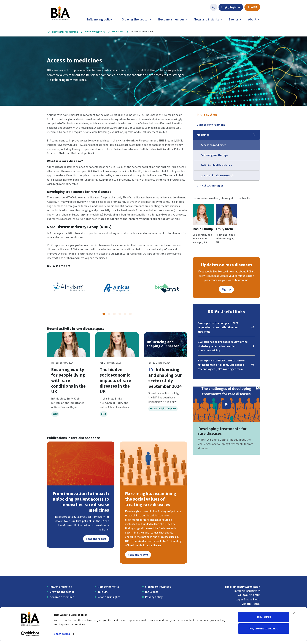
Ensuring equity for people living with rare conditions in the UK (68, 380)
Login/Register (230, 7)
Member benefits (108, 587)
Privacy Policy (154, 597)
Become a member (171, 19)
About (252, 19)
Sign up (226, 289)
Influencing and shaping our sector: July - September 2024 (165, 378)
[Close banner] (294, 613)
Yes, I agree (264, 616)
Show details (62, 633)
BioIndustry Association (65, 32)
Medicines (117, 31)
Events (233, 19)
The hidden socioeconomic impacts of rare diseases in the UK (115, 380)
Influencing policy (99, 19)
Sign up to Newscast (158, 587)
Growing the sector (135, 19)
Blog (55, 414)
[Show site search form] (213, 7)
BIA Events (151, 592)
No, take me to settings (263, 628)
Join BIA (252, 7)
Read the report (96, 539)
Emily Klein (224, 229)
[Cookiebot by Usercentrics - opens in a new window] (30, 634)
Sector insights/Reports (163, 408)
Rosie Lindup (203, 229)
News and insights (206, 19)
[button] (104, 314)
